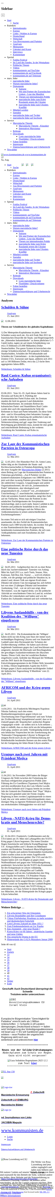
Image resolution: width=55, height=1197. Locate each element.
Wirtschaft (17, 39)
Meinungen (18, 46)
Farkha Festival (20, 60)
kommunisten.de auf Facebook (27, 73)
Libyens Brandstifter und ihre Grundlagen (26, 915)
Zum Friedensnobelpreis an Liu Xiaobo (25, 926)
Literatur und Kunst (22, 49)
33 (8, 954)
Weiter (10, 981)
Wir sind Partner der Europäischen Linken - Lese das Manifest (34, 92)
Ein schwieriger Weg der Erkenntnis (23, 913)
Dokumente (18, 86)
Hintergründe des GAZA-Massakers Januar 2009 (30, 939)
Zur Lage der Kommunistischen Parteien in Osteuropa (25, 446)
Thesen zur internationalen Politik (34, 97)
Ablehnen (16, 1193)
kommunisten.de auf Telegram (27, 75)
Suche (16, 23)
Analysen (17, 44)
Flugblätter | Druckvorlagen (31, 139)
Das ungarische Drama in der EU (22, 937)
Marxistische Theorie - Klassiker (34, 126)
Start (9, 20)
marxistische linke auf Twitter (26, 115)
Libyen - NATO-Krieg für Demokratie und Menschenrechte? (26, 820)
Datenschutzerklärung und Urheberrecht (31, 147)
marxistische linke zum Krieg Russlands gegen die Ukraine (32, 100)
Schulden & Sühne (15, 307)
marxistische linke (21, 81)
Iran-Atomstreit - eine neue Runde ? (23, 929)
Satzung (22, 89)
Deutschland (18, 36)
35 (8, 960)
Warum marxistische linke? (25, 83)
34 (8, 957)
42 (8, 978)
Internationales (19, 28)
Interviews (18, 52)
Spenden (17, 112)
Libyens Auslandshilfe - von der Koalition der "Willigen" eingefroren (25, 616)
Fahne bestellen (20, 141)
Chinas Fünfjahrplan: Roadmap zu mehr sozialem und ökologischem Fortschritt (30, 919)
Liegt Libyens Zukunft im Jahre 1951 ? (25, 923)
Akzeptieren (5, 1193)
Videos (16, 68)
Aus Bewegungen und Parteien (27, 41)
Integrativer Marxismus (29, 128)
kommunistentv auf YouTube (26, 70)
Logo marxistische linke (30, 136)
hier (34, 1063)
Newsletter (12, 149)
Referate (17, 131)
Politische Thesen (21, 65)
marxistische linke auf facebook (27, 118)
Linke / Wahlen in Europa (25, 33)
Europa (16, 31)
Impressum (18, 144)
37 (8, 965)
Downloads (18, 133)
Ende (9, 983)
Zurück (10, 952)
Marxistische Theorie (22, 123)
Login (10, 1136)
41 (8, 976)
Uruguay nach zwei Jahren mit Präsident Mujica (24, 756)
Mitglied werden (20, 110)
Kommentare (19, 54)
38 (8, 968)
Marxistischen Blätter (31, 469)
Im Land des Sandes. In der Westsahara (31, 62)
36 (8, 962)
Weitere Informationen (10, 1195)
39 (8, 970)
